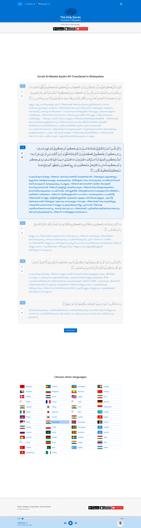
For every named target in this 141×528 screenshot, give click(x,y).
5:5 (23, 86)
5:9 (23, 303)
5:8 (23, 261)
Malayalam (43, 4)
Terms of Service (45, 507)
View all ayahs (70, 330)
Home (19, 507)
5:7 (23, 223)
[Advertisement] (70, 52)
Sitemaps (26, 507)
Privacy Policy (34, 507)
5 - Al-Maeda (29, 4)
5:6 (23, 147)
